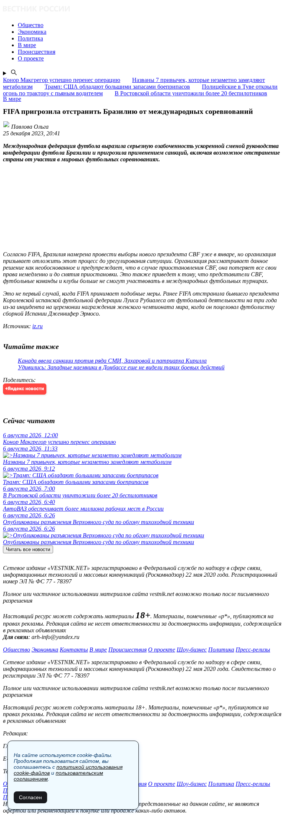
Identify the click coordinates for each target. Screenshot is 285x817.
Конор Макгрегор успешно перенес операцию (61, 80)
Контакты (74, 649)
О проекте (161, 649)
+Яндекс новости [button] (24, 389)
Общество (16, 649)
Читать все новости (28, 549)
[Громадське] (142, 9)
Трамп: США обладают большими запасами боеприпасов (117, 86)
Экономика (45, 649)
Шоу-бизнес (192, 649)
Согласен (30, 797)
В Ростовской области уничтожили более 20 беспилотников (191, 93)
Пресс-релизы (253, 649)
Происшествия (127, 649)
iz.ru (37, 326)
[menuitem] (150, 25)
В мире (98, 649)
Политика (221, 649)
